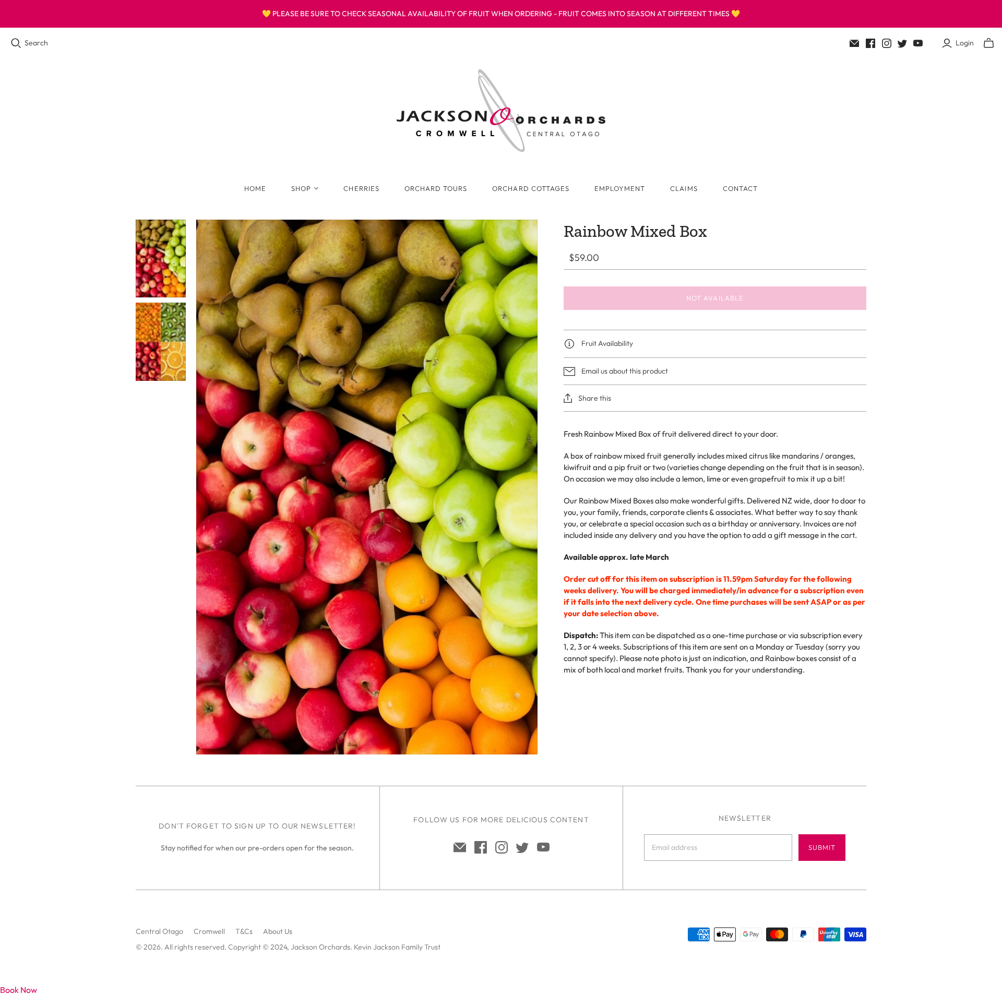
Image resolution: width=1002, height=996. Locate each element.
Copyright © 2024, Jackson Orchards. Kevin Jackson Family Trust (334, 947)
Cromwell (209, 931)
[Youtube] (918, 43)
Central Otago (159, 931)
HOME (255, 188)
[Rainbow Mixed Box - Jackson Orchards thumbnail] (161, 258)
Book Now (18, 990)
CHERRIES (361, 188)
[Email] (854, 43)
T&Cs (244, 931)
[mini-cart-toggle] (988, 43)
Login (965, 42)
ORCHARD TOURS (436, 188)
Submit (822, 847)
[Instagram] (886, 43)
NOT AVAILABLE (715, 298)
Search (36, 42)
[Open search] (16, 43)
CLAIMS (683, 188)
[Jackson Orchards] (501, 110)
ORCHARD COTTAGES (530, 188)
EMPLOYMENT (619, 188)
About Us (277, 931)
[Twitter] (902, 43)
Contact (740, 188)
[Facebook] (870, 43)
